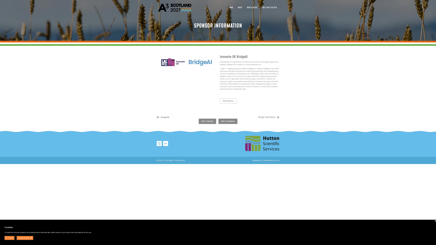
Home (231, 7)
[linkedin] (165, 143)
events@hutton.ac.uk (271, 160)
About (240, 7)
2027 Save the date (269, 7)
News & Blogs (252, 7)
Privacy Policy (180, 160)
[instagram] (159, 143)
